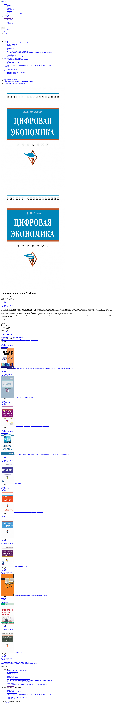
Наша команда (10, 9)
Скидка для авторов (12, 55)
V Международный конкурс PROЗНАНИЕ (18, 54)
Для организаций (11, 73)
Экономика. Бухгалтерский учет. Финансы (12, 337)
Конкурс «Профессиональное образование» (18, 51)
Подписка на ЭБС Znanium (14, 62)
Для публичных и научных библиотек (17, 75)
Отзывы (9, 8)
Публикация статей (12, 45)
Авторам (6, 41)
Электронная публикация (13, 49)
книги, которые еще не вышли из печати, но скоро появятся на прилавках (24, 661)
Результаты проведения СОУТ (15, 13)
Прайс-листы (7, 71)
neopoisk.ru (10, 20)
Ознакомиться (4, 306)
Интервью (6, 16)
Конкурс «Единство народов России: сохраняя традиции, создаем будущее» (27, 56)
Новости (9, 5)
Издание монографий (12, 44)
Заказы (5, 33)
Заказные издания (11, 47)
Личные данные (8, 34)
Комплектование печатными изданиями (17, 59)
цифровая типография (15, 662)
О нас (5, 4)
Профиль (6, 32)
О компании (10, 6)
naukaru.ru (9, 22)
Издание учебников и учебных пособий (17, 42)
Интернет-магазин (8, 40)
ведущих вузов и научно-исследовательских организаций (19, 663)
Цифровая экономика (6, 334)
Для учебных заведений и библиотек (16, 72)
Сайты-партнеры (8, 18)
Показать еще (10, 686)
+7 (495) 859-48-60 (5, 29)
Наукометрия (10, 48)
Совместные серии (12, 64)
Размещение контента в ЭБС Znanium (17, 68)
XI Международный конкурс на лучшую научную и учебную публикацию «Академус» (30, 52)
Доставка (6, 15)
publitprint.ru (10, 23)
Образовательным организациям (12, 58)
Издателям (6, 66)
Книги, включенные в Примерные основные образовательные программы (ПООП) (29, 65)
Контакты (9, 12)
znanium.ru (9, 19)
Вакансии (9, 11)
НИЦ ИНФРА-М (5, 331)
